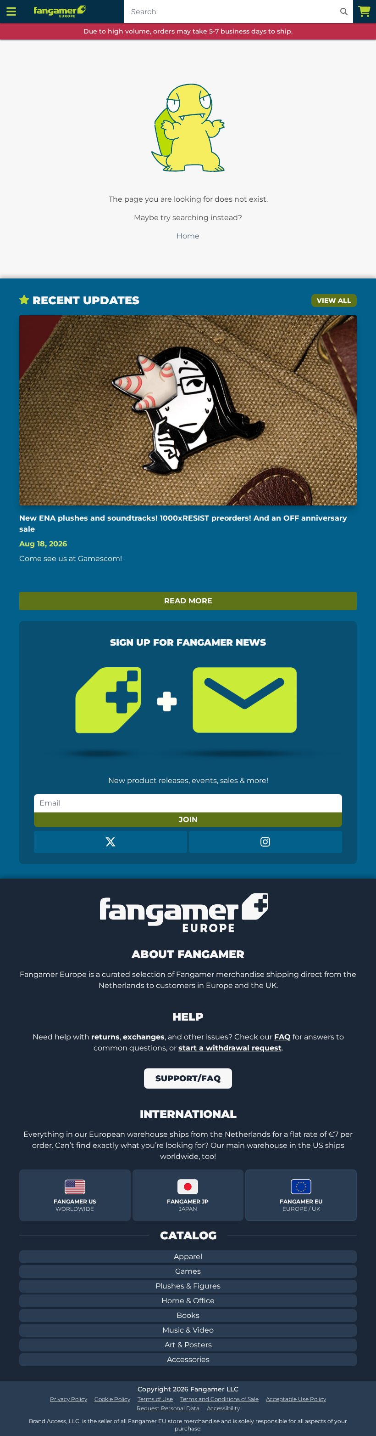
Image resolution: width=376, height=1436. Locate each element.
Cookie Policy (112, 1399)
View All (334, 300)
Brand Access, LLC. (55, 1421)
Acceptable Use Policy (296, 1399)
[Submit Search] (344, 11)
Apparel (188, 1256)
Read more (188, 600)
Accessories (188, 1359)
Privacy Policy (68, 1399)
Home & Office (188, 1300)
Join (188, 819)
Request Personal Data (168, 1408)
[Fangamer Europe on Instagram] (265, 842)
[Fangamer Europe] (61, 11)
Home (188, 236)
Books (188, 1315)
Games (188, 1271)
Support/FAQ (188, 1078)
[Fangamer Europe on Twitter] (110, 842)
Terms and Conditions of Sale (219, 1399)
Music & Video (188, 1330)
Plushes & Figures (188, 1286)
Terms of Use (155, 1399)
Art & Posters (188, 1344)
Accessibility (223, 1408)
